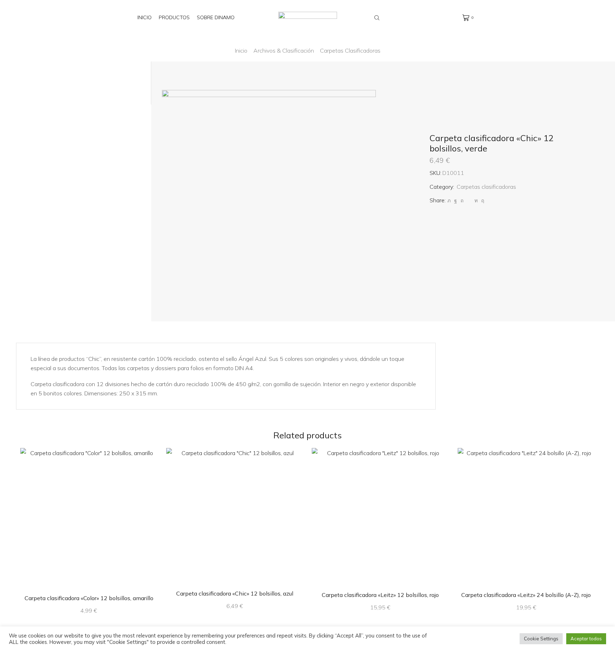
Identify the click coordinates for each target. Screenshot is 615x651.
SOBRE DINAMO (216, 17)
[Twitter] (449, 200)
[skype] (481, 200)
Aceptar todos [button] (586, 638)
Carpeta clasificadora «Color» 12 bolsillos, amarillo (89, 598)
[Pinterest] (462, 200)
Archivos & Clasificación (283, 50)
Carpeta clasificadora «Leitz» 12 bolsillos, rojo (380, 594)
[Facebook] (455, 200)
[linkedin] (476, 200)
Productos (174, 17)
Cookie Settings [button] (541, 638)
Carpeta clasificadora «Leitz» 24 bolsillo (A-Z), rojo (526, 594)
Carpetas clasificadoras (350, 50)
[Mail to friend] (469, 200)
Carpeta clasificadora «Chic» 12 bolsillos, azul (234, 593)
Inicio (144, 17)
